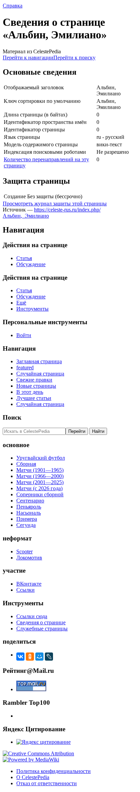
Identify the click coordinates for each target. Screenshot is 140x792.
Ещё (21, 303)
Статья (24, 258)
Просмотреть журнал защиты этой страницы (55, 203)
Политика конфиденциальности (53, 771)
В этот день (29, 392)
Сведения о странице (41, 622)
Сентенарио (30, 500)
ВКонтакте (28, 584)
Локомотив (29, 557)
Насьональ (28, 513)
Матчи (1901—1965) (40, 470)
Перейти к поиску (74, 57)
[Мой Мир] (39, 656)
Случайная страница (40, 373)
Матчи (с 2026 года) (39, 488)
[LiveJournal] (49, 656)
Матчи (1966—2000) (40, 476)
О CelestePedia (32, 777)
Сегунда (26, 525)
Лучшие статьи (33, 398)
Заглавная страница (39, 361)
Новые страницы (36, 386)
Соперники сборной (40, 494)
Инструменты (32, 309)
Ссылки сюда (31, 616)
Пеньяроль (28, 507)
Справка (12, 5)
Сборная (26, 464)
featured (25, 367)
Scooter (24, 551)
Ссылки (25, 590)
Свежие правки (34, 380)
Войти (23, 335)
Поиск (12, 417)
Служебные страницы (42, 628)
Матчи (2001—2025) (40, 482)
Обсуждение (31, 264)
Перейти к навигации (28, 57)
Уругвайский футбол (40, 458)
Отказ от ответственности (46, 783)
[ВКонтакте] (20, 656)
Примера (26, 519)
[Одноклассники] (30, 656)
